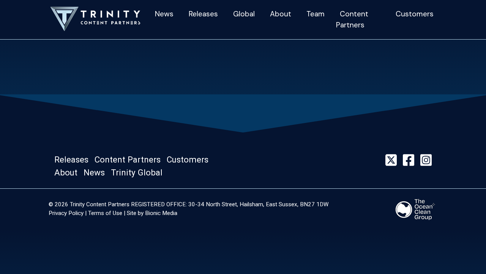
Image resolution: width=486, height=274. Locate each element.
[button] (73, 159)
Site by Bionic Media (152, 213)
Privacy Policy (66, 213)
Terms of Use (105, 213)
